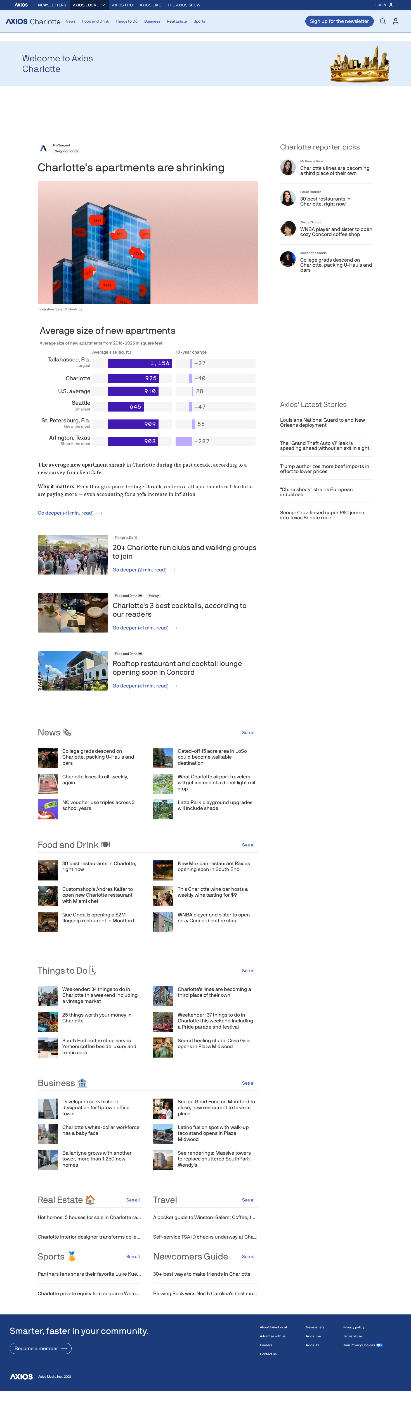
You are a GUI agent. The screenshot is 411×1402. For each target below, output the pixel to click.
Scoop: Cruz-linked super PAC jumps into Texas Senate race (322, 515)
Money (153, 596)
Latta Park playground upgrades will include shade (215, 805)
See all (249, 732)
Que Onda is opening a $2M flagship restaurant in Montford (98, 918)
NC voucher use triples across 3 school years (98, 805)
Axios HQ (312, 1345)
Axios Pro (122, 5)
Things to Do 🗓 (126, 538)
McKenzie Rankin (313, 161)
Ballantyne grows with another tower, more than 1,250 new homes (97, 1159)
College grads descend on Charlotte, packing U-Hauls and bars (98, 757)
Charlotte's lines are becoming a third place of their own (214, 992)
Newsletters (52, 5)
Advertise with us (272, 1336)
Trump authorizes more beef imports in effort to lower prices (324, 469)
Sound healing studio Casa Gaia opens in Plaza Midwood (214, 1043)
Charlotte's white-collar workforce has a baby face (101, 1130)
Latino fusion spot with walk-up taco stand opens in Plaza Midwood (213, 1133)
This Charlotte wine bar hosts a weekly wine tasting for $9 (213, 892)
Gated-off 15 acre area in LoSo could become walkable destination (212, 757)
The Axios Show (184, 5)
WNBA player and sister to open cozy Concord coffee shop (214, 918)
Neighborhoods (66, 151)
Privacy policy (353, 1327)
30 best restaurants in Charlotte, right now (99, 866)
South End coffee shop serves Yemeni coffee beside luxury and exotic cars (99, 1046)
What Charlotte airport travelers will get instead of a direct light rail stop (216, 783)
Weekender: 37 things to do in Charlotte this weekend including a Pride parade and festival (215, 1021)
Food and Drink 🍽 (128, 596)
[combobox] (89, 5)
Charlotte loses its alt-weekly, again (95, 780)
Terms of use (352, 1336)
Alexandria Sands (313, 253)
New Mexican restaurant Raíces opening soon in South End (214, 866)
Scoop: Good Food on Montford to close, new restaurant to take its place (216, 1107)
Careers (266, 1345)
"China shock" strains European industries (316, 492)
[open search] (382, 21)
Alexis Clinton (310, 222)
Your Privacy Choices (359, 1345)
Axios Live (150, 5)
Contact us (268, 1354)
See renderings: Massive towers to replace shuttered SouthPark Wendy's (214, 1159)
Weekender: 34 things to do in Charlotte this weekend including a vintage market (100, 995)
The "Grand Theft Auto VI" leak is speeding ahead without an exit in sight (324, 446)
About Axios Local (273, 1327)
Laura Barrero (310, 192)
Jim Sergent (61, 145)
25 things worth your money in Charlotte (97, 1018)
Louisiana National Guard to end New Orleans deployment (322, 423)
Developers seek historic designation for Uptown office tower (95, 1107)
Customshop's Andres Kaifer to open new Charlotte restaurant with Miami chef (97, 895)
